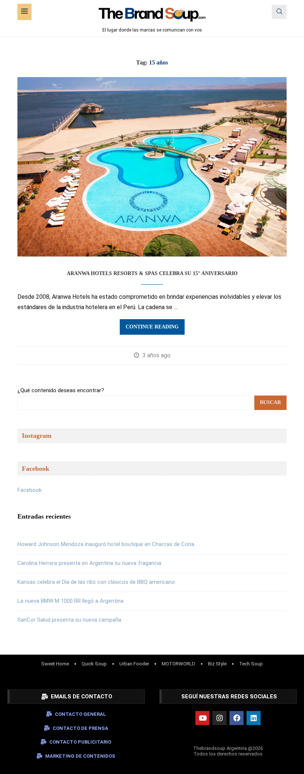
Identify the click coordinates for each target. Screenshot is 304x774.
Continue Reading (152, 327)
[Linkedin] (254, 718)
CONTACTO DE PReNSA (80, 728)
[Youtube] (202, 718)
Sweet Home (55, 663)
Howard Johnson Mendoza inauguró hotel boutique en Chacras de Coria (105, 544)
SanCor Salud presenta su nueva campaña (69, 619)
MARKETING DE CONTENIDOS (80, 756)
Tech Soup (251, 663)
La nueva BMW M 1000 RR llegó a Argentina (70, 601)
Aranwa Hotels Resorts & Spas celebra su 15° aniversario (152, 273)
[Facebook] (236, 718)
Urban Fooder (134, 663)
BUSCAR (270, 402)
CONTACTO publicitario (80, 742)
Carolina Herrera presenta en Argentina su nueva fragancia (89, 563)
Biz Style (217, 663)
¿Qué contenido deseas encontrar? (60, 390)
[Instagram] (219, 718)
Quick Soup (94, 663)
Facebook (29, 490)
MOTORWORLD (178, 663)
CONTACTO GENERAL (80, 714)
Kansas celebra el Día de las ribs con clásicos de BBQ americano (96, 582)
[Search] (279, 12)
